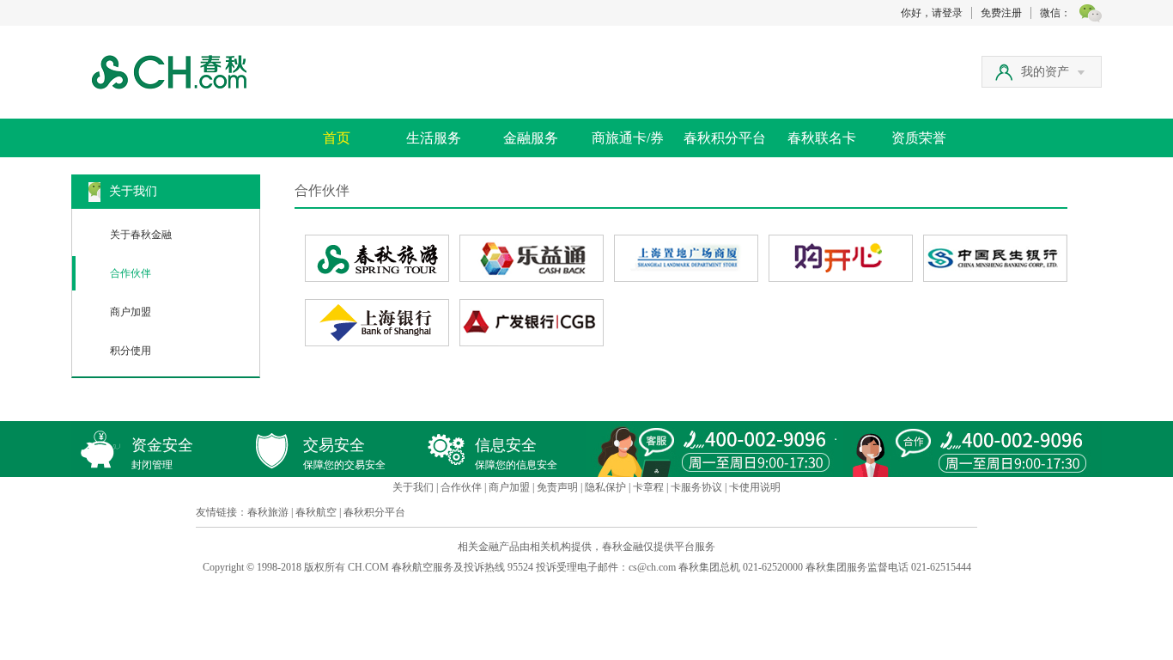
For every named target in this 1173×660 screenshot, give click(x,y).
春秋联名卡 (821, 138)
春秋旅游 (268, 512)
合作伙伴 (130, 273)
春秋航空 (316, 512)
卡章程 (648, 487)
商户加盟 (130, 312)
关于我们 (413, 487)
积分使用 (130, 351)
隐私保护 (605, 487)
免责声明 (557, 487)
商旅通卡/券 (628, 138)
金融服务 (530, 138)
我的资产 (1045, 71)
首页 (336, 138)
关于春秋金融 (141, 235)
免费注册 (1001, 13)
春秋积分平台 (725, 138)
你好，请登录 (932, 13)
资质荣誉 (918, 138)
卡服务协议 (696, 487)
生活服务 (433, 138)
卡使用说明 (755, 487)
